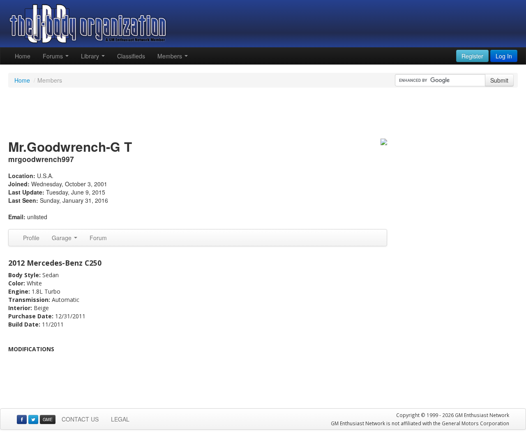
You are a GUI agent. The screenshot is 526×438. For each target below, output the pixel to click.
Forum (98, 238)
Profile (31, 238)
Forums (54, 56)
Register (472, 56)
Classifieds (131, 56)
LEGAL (120, 419)
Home (22, 56)
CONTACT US (80, 419)
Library (91, 56)
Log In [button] (504, 56)
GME (48, 419)
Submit (499, 80)
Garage (62, 238)
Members (170, 56)
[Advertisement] (263, 114)
